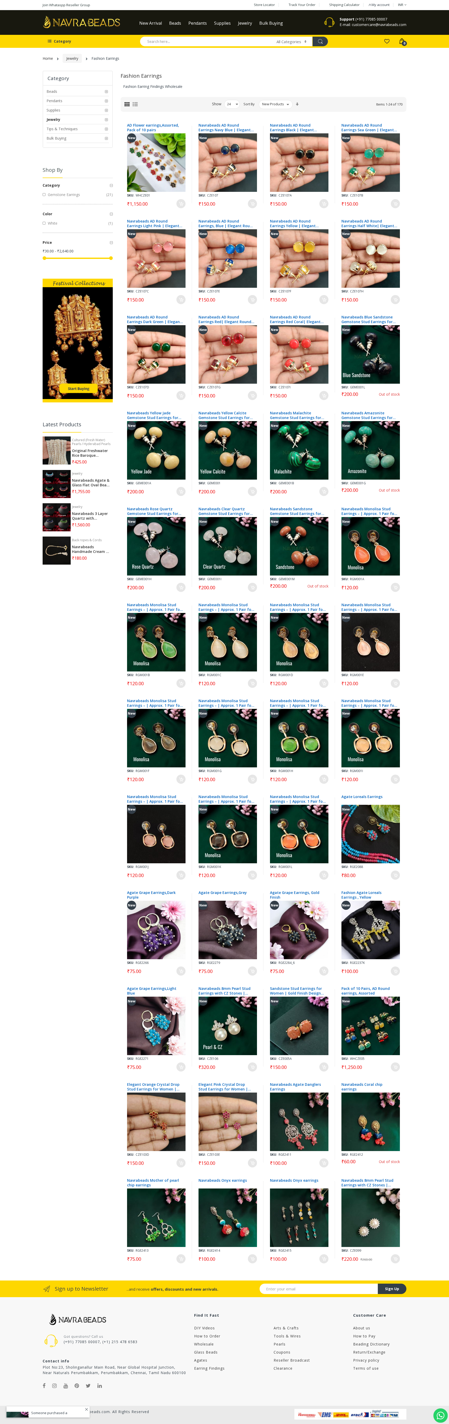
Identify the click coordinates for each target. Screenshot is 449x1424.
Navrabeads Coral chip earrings (361, 1087)
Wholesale (204, 1344)
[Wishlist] (387, 40)
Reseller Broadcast (292, 1360)
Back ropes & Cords (87, 540)
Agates (200, 1360)
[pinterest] (77, 1385)
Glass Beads (206, 1352)
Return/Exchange (369, 1352)
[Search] (320, 41)
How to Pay (364, 1336)
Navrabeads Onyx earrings (223, 1180)
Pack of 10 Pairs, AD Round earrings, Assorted (365, 991)
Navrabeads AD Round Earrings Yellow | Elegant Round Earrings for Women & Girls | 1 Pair (296, 223)
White (52, 223)
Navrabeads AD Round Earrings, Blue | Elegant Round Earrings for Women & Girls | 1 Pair (226, 223)
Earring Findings (209, 1368)
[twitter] (88, 1385)
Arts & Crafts (286, 1327)
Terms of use (366, 1368)
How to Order (207, 1336)
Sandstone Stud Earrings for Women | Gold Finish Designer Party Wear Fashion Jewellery (297, 991)
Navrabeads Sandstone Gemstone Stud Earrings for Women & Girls (295, 511)
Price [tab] (47, 242)
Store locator (264, 4)
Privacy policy (366, 1360)
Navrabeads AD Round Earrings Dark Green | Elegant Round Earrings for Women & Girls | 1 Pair (154, 319)
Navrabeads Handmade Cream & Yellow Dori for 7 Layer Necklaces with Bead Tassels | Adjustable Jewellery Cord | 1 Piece (91, 549)
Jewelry (72, 58)
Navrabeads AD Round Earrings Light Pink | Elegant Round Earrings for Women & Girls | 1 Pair (153, 223)
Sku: (130, 195)
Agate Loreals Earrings (361, 796)
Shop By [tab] (53, 169)
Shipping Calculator (344, 4)
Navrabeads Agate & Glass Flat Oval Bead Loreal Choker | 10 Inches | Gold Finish (90, 482)
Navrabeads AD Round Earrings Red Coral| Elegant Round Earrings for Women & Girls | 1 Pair (296, 319)
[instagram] (54, 1385)
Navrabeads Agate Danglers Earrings (295, 1087)
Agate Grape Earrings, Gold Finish (294, 895)
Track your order (302, 4)
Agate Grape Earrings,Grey (223, 892)
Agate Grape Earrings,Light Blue (151, 991)
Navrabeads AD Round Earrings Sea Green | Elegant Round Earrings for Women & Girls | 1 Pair (367, 127)
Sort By (249, 104)
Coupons (282, 1352)
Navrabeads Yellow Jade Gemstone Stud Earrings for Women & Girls (152, 415)
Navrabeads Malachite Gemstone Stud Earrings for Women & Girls (295, 415)
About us (361, 1327)
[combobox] (206, 41)
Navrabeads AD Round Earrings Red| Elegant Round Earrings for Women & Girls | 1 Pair (226, 319)
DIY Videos (204, 1327)
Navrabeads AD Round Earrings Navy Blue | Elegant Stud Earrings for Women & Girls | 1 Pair (225, 127)
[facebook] (44, 1385)
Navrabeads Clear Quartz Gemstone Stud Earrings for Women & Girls (224, 511)
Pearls (280, 1344)
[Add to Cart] (181, 203)
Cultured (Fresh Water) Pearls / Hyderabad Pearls (91, 442)
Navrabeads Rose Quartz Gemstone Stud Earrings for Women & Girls (152, 511)
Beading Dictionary (371, 1344)
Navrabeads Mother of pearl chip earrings (153, 1182)
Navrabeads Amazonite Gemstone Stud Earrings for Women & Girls (367, 415)
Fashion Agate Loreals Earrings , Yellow (361, 895)
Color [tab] (47, 213)
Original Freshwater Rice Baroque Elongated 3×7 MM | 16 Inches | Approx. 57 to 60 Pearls (90, 453)
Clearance (283, 1368)
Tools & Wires (287, 1336)
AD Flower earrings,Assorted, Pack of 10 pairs (153, 127)
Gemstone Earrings (63, 194)
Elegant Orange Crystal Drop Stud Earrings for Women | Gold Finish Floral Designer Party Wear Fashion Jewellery (153, 1087)
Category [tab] (51, 185)
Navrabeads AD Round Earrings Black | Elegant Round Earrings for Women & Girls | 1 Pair (296, 127)
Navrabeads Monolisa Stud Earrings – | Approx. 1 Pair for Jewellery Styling (368, 511)
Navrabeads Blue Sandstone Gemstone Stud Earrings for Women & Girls (367, 319)
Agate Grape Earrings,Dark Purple (151, 895)
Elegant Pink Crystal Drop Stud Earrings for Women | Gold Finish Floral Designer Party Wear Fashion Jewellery (225, 1087)
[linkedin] (99, 1385)
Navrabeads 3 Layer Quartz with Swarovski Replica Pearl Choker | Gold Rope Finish (90, 516)
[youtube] (65, 1385)
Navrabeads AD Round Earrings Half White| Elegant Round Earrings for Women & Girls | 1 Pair (367, 223)
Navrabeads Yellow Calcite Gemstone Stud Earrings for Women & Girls (224, 415)
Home (48, 58)
